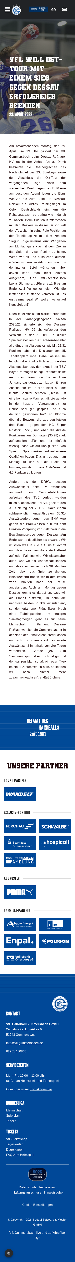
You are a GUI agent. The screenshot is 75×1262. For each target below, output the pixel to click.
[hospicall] (55, 843)
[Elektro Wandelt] (20, 794)
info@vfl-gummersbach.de (24, 1043)
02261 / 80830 (16, 1051)
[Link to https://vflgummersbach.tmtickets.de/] (64, 9)
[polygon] (55, 941)
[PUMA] (20, 892)
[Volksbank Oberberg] (20, 958)
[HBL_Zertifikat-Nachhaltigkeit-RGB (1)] (37, 1169)
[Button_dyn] (38, 8)
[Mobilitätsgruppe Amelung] (20, 860)
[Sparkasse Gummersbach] (20, 843)
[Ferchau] (20, 826)
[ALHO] (55, 925)
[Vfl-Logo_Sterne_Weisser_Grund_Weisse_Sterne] (16, 5)
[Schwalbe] (55, 826)
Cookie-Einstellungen (37, 1204)
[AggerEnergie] (20, 925)
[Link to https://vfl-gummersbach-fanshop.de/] (53, 9)
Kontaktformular (41, 1089)
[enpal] (20, 941)
